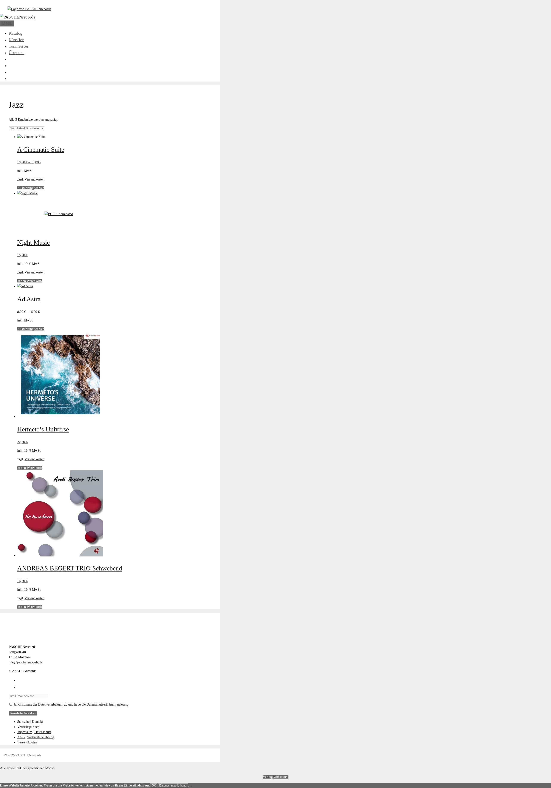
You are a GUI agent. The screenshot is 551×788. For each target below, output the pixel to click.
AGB (21, 737)
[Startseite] (29, 9)
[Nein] (190, 786)
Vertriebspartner (28, 727)
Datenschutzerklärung (172, 785)
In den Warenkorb (29, 281)
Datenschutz (42, 732)
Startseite (23, 721)
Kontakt (37, 721)
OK (154, 785)
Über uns (16, 52)
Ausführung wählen (30, 188)
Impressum (24, 732)
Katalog (15, 33)
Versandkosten (34, 179)
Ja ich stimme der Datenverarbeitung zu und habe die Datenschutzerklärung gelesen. (70, 704)
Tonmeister (18, 46)
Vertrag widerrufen (275, 777)
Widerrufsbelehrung (40, 737)
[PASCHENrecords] (17, 17)
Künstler (16, 39)
